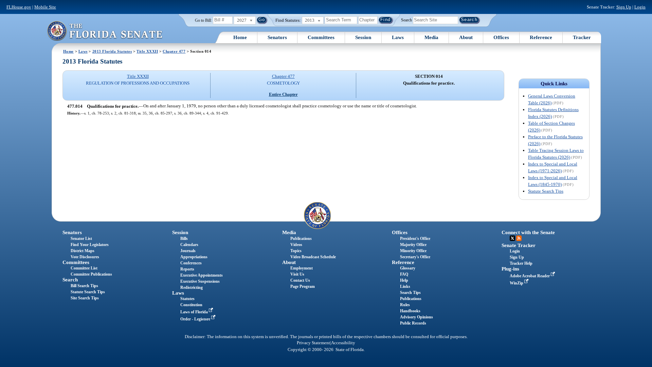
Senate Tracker (519, 245)
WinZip (517, 283)
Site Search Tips (85, 298)
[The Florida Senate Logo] (104, 31)
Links (405, 286)
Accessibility (343, 342)
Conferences (191, 263)
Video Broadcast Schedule (313, 257)
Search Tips (410, 292)
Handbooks (410, 311)
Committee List (84, 268)
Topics (296, 250)
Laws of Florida (194, 312)
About (466, 37)
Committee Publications (91, 274)
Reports (187, 269)
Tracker (582, 37)
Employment (301, 268)
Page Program (302, 286)
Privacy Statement (313, 342)
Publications (301, 238)
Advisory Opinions (416, 317)
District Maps (82, 250)
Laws (398, 37)
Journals (188, 250)
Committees (321, 37)
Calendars (189, 244)
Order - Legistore (195, 319)
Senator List (81, 238)
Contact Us (300, 280)
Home (240, 37)
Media (431, 37)
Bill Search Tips (84, 285)
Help (404, 280)
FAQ (404, 274)
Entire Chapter (283, 94)
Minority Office (413, 250)
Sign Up (623, 7)
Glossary (407, 268)
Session (363, 37)
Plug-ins (510, 269)
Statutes (187, 298)
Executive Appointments (201, 275)
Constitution (191, 304)
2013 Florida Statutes (112, 51)
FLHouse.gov (18, 7)
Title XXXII (147, 51)
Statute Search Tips (545, 191)
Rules (405, 304)
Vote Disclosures (85, 257)
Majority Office (413, 244)
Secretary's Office (415, 257)
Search (406, 20)
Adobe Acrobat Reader (530, 276)
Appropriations (193, 257)
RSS (519, 238)
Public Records (413, 323)
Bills (184, 238)
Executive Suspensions (200, 281)
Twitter (512, 238)
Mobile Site (45, 7)
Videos (296, 244)
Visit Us (297, 274)
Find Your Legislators (90, 244)
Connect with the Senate (528, 232)
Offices (501, 37)
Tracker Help (521, 263)
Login (640, 7)
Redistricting (191, 287)
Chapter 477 (174, 51)
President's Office (415, 238)
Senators (277, 37)
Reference (541, 37)
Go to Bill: (203, 20)
